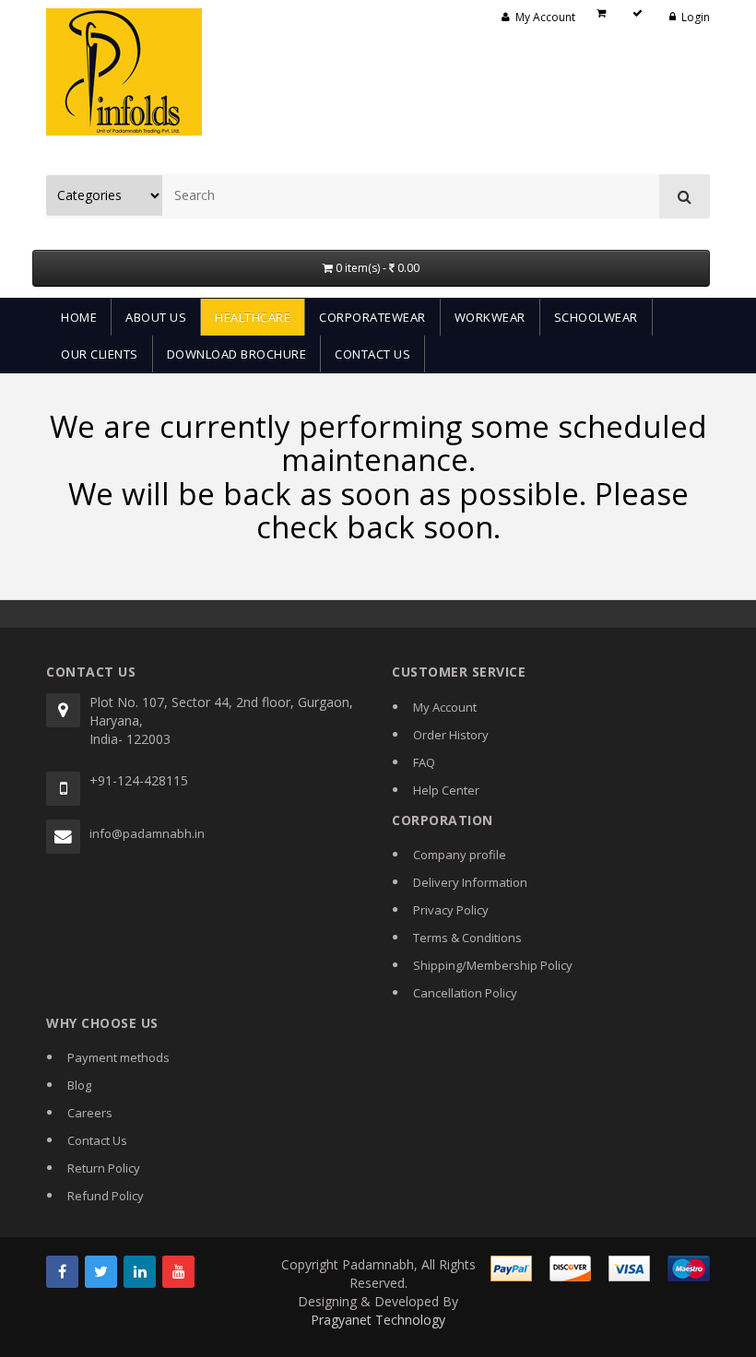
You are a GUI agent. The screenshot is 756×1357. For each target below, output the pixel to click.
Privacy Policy (451, 910)
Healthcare (252, 317)
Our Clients (99, 354)
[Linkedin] (140, 1272)
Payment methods (118, 1057)
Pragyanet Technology (378, 1319)
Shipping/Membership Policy (493, 965)
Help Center (446, 790)
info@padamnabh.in (147, 833)
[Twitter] (101, 1272)
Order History (451, 734)
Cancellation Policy (465, 993)
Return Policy (103, 1168)
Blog (79, 1085)
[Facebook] (62, 1272)
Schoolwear (596, 317)
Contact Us (372, 354)
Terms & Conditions (467, 937)
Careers (89, 1112)
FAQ (424, 762)
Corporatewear (372, 317)
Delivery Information (470, 882)
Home (79, 317)
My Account (445, 707)
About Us (155, 317)
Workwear (490, 317)
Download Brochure (237, 354)
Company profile (459, 854)
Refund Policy (105, 1195)
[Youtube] (178, 1272)
